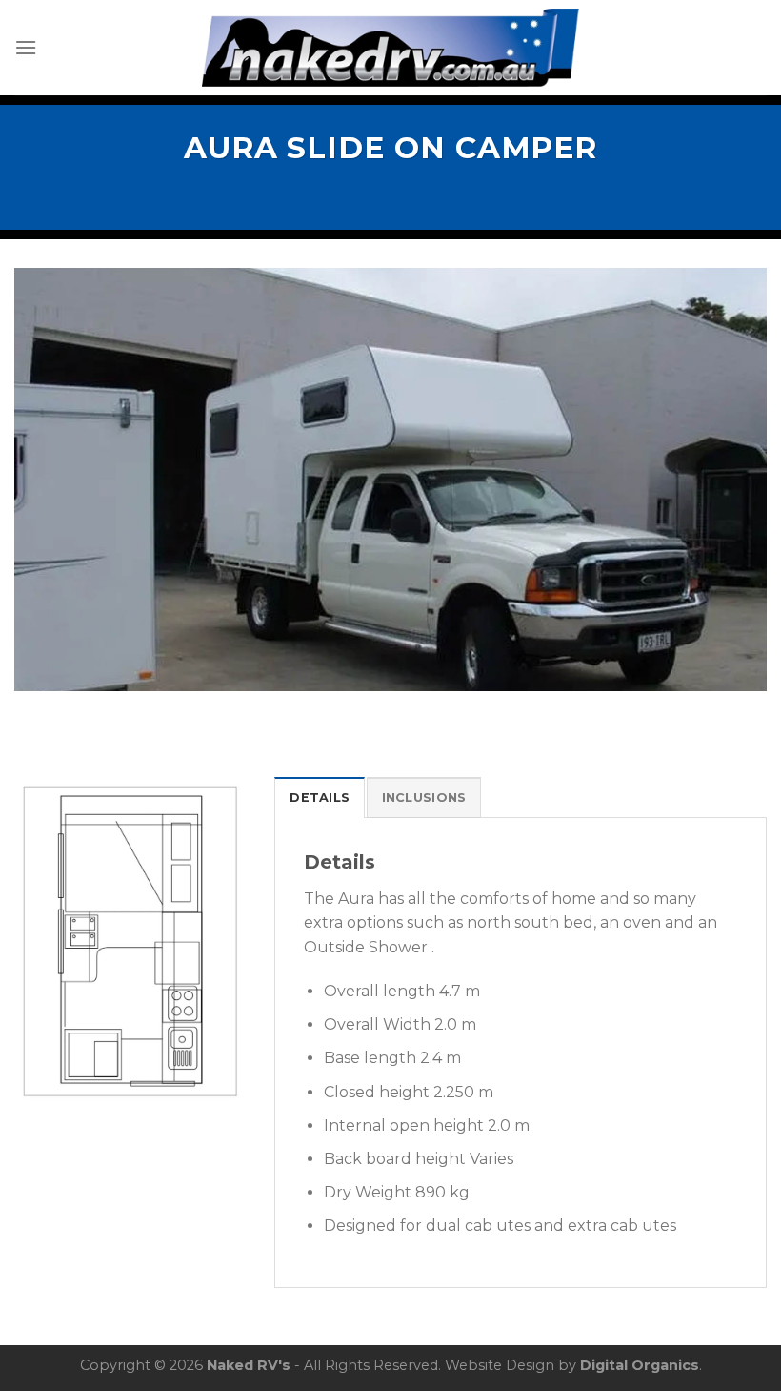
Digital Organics (639, 1365)
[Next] (728, 479)
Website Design (499, 1365)
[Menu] (25, 47)
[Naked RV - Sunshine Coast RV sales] (390, 48)
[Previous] (53, 479)
